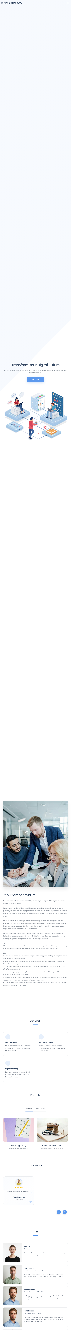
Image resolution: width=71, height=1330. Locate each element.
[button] (59, 1212)
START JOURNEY (35, 379)
